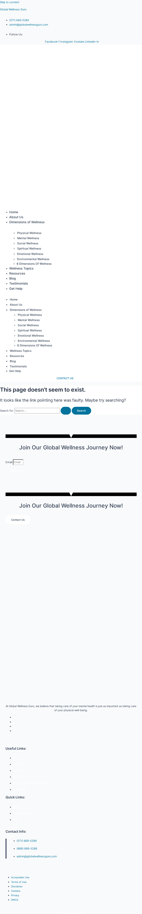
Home (13, 212)
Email (9, 462)
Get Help (16, 288)
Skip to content (9, 2)
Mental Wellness (28, 238)
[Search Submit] (66, 411)
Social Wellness (27, 243)
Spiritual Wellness (29, 248)
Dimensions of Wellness (27, 222)
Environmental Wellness (33, 259)
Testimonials (18, 283)
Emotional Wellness (30, 254)
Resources (17, 273)
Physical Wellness (29, 233)
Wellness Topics (21, 268)
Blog (12, 278)
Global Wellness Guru (13, 9)
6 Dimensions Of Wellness (34, 263)
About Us (16, 217)
